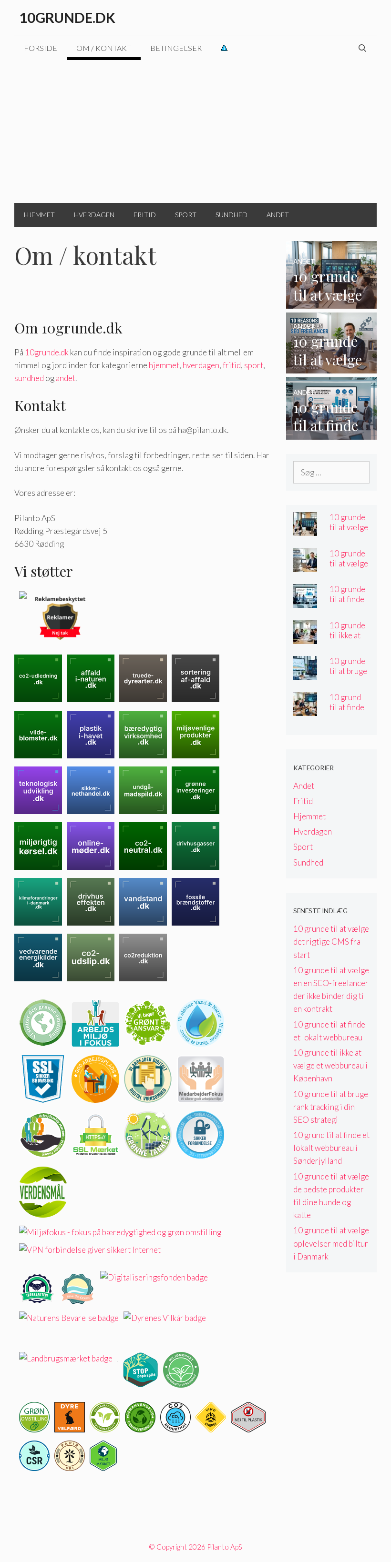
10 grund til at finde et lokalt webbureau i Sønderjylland (331, 1148)
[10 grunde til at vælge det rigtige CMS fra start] (331, 302)
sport (253, 365)
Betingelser (176, 47)
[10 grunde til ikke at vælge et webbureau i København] (305, 637)
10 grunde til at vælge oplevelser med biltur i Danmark (331, 1243)
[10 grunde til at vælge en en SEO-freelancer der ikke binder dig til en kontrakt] (331, 367)
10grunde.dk (67, 17)
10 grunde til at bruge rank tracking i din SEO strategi (330, 1107)
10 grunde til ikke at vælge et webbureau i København (330, 1065)
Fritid (145, 215)
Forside (40, 47)
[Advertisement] (195, 131)
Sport (185, 215)
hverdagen (201, 365)
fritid (232, 365)
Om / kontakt (103, 47)
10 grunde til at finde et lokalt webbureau (349, 604)
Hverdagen (94, 215)
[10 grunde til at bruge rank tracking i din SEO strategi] (305, 673)
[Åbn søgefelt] (362, 48)
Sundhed (231, 215)
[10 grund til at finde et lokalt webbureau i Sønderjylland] (305, 709)
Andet (278, 215)
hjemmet (164, 365)
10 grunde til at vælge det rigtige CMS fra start (331, 941)
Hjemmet (39, 215)
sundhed (29, 378)
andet (65, 378)
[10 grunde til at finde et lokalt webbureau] (331, 433)
